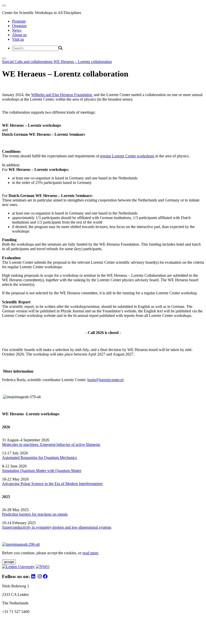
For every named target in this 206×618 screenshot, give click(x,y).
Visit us (18, 39)
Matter (76, 470)
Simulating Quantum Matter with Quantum (36, 470)
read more (90, 553)
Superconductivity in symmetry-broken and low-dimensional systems (56, 527)
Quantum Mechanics (60, 457)
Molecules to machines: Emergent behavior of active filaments (51, 444)
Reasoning (29, 457)
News (16, 30)
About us (19, 35)
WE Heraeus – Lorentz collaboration (83, 61)
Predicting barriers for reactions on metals (35, 514)
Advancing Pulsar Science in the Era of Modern (40, 484)
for (40, 457)
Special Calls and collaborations (28, 61)
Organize (19, 26)
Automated (11, 457)
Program (19, 21)
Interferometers (91, 484)
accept (9, 562)
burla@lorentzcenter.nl (105, 380)
